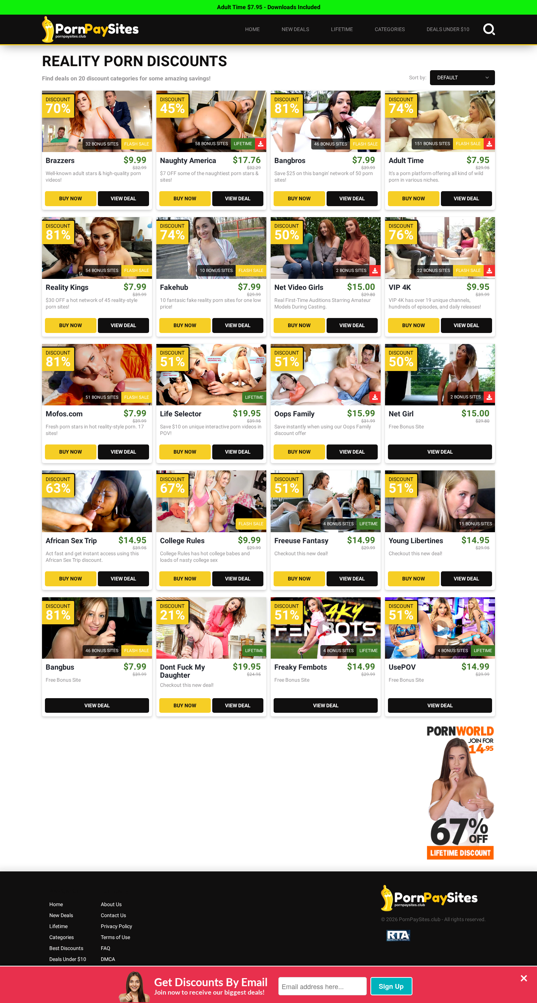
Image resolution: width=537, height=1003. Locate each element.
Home (252, 29)
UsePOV (402, 667)
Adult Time (406, 160)
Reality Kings (67, 287)
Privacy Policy (116, 926)
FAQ (105, 948)
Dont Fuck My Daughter (182, 671)
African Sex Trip (71, 541)
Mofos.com (64, 414)
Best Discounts (66, 948)
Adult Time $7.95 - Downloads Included (268, 7)
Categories (390, 29)
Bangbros (289, 160)
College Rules (182, 541)
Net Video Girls (298, 287)
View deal (123, 198)
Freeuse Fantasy (301, 541)
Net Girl (401, 414)
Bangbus (60, 667)
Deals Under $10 (448, 29)
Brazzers (60, 160)
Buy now (70, 198)
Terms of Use (115, 937)
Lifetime (342, 29)
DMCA (108, 959)
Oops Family (294, 414)
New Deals (295, 29)
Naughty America (188, 160)
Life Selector (180, 414)
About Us (111, 904)
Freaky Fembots (300, 667)
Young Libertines (416, 541)
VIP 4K (400, 287)
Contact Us (113, 915)
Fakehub (174, 287)
